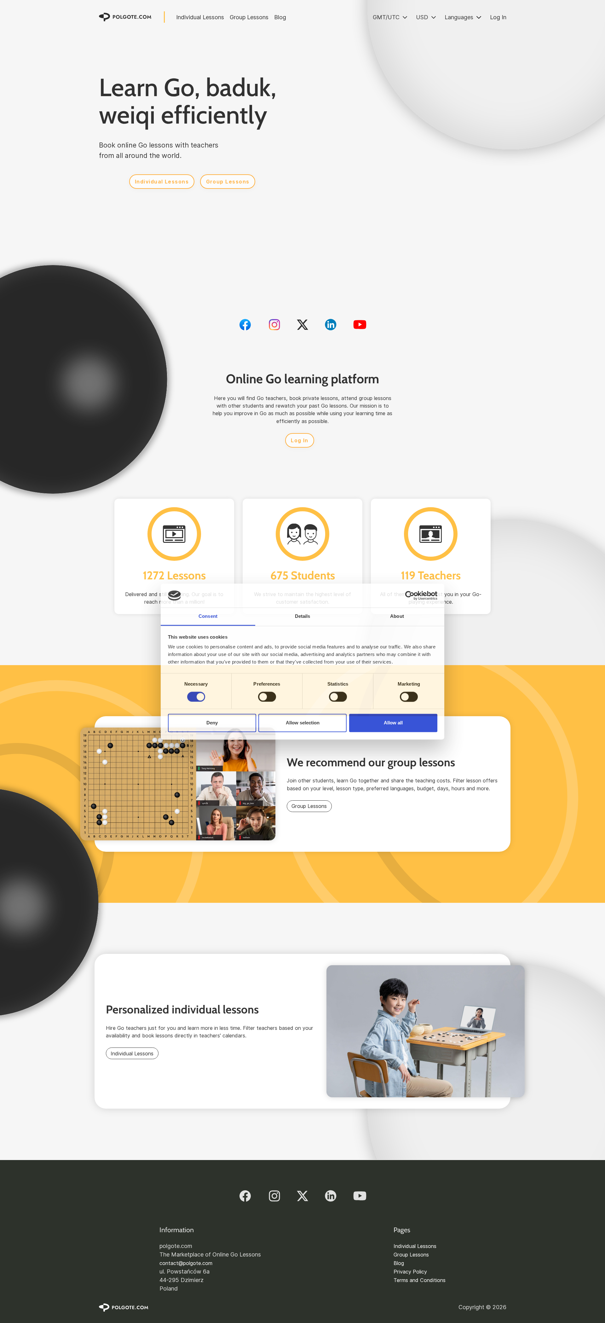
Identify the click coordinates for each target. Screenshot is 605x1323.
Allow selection (303, 723)
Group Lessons (249, 17)
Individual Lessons (200, 17)
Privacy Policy (410, 1271)
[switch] (267, 697)
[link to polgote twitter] (302, 324)
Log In (498, 17)
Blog (280, 17)
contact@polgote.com (185, 1263)
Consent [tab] (208, 616)
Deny (212, 723)
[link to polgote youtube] (359, 324)
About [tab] (397, 616)
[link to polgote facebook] (245, 324)
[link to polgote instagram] (274, 324)
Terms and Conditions (420, 1280)
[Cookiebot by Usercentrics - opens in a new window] (409, 595)
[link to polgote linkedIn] (330, 324)
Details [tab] (302, 616)
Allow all (393, 723)
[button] (390, 17)
